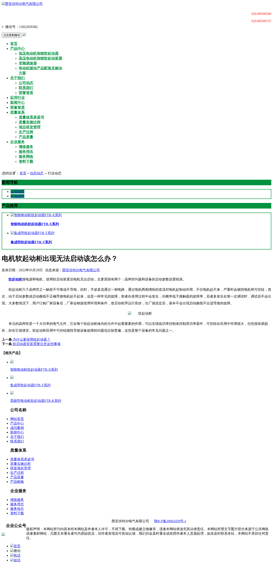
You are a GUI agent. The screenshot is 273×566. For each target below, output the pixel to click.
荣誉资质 (26, 93)
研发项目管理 (20, 468)
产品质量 (26, 137)
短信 (17, 560)
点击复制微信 (11, 35)
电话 (17, 555)
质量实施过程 (30, 122)
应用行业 (17, 98)
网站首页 (17, 419)
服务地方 (17, 509)
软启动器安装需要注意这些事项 (36, 344)
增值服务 (26, 147)
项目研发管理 (30, 127)
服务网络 (26, 157)
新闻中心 (17, 103)
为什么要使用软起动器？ (31, 339)
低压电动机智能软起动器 (39, 53)
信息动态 (37, 173)
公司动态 (26, 83)
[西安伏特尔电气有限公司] (22, 4)
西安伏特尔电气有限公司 (81, 270)
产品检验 (17, 481)
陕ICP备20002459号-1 (170, 521)
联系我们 (26, 88)
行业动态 (17, 196)
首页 (13, 44)
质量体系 (17, 112)
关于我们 (17, 78)
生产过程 (26, 132)
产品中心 (17, 49)
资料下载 (26, 161)
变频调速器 (28, 63)
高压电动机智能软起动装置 (40, 58)
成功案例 (17, 428)
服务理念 (26, 152)
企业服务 (17, 142)
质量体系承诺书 (31, 117)
